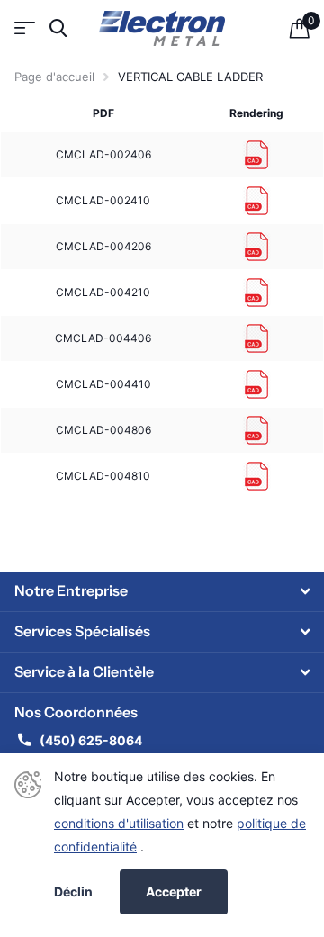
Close (162, 591)
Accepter (174, 891)
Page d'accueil (54, 76)
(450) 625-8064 (92, 740)
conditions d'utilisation (119, 823)
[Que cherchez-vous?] (58, 28)
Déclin (73, 892)
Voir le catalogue (24, 28)
